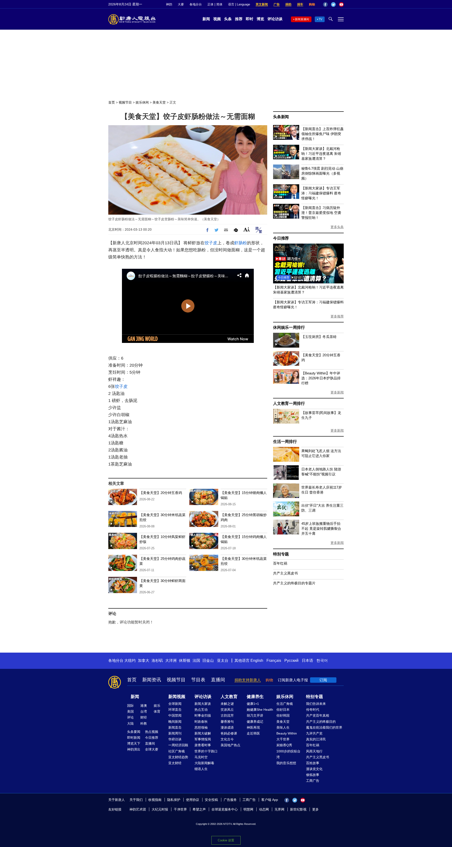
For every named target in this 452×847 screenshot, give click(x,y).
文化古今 (227, 739)
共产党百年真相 (317, 715)
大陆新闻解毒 (204, 763)
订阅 (323, 680)
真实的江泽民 (316, 739)
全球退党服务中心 (224, 809)
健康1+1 (253, 704)
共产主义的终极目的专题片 (294, 583)
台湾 (143, 711)
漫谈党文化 (314, 769)
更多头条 (337, 227)
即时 (249, 19)
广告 (277, 4)
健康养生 (255, 696)
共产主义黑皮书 (285, 573)
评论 (130, 717)
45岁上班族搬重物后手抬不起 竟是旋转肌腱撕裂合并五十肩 (321, 528)
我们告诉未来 (316, 704)
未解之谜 (227, 704)
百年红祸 (280, 563)
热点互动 (201, 709)
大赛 (181, 4)
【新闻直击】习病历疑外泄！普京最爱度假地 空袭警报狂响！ (321, 213)
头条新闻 (281, 117)
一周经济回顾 (178, 745)
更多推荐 (337, 316)
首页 (111, 102)
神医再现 (253, 727)
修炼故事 (312, 775)
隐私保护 (173, 800)
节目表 (198, 679)
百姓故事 (312, 763)
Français (273, 660)
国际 (130, 705)
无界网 (279, 809)
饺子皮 (211, 243)
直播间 (218, 679)
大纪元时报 (160, 809)
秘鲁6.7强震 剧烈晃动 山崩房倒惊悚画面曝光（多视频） (322, 173)
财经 (143, 717)
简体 (219, 4)
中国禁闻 (175, 715)
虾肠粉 (240, 243)
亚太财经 (175, 763)
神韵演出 (133, 749)
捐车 (300, 4)
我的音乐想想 (286, 763)
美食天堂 (159, 102)
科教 (143, 723)
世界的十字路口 (206, 751)
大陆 (130, 723)
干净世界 (180, 809)
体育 (157, 711)
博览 (260, 19)
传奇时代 (312, 709)
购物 (312, 4)
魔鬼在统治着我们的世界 (324, 727)
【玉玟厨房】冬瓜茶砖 (319, 337)
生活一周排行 (285, 441)
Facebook (325, 4)
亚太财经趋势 (178, 757)
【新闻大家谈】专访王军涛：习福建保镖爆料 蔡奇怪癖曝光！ (321, 193)
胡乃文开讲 (255, 715)
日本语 (307, 660)
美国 (130, 711)
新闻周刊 (175, 733)
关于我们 (136, 800)
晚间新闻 (175, 721)
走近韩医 (253, 733)
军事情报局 (202, 739)
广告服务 (230, 800)
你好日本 (283, 709)
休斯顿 (184, 660)
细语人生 (201, 769)
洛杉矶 (157, 660)
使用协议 (192, 800)
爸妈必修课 (229, 733)
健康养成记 (255, 721)
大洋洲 (171, 660)
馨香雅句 (227, 721)
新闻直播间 (302, 19)
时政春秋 (201, 721)
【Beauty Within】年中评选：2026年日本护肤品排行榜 (321, 378)
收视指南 (154, 800)
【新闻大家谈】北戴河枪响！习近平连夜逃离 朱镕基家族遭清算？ (321, 154)
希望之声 (199, 809)
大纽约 (130, 660)
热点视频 (151, 732)
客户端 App (269, 800)
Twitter (333, 4)
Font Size (246, 229)
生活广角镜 (284, 704)
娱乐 (157, 705)
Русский (291, 660)
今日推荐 (281, 238)
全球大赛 (151, 749)
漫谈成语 (227, 727)
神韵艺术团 (137, 809)
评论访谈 (274, 19)
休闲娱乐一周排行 (289, 327)
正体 (210, 4)
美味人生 (283, 727)
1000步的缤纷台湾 (288, 754)
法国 (196, 660)
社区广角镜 (176, 751)
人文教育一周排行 (289, 403)
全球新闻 (175, 704)
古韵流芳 (227, 715)
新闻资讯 (151, 679)
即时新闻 (133, 737)
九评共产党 (314, 733)
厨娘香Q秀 (284, 745)
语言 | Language (239, 4)
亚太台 (222, 660)
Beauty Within (286, 733)
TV (320, 19)
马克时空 (201, 757)
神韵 (169, 4)
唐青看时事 (202, 745)
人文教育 (229, 696)
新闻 (206, 19)
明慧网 (248, 809)
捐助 (288, 4)
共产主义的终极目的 (321, 721)
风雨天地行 (314, 751)
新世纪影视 (298, 809)
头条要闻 (133, 732)
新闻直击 (175, 727)
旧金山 (208, 660)
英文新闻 (262, 4)
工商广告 (312, 781)
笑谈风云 (227, 709)
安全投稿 (211, 800)
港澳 (143, 705)
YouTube (341, 4)
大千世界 (283, 739)
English (256, 660)
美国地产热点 (230, 745)
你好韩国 (283, 715)
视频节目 (125, 102)
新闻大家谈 (202, 704)
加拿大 (143, 660)
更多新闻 (337, 392)
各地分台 (196, 4)
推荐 (238, 19)
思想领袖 (201, 727)
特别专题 (281, 554)
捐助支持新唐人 (247, 680)
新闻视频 (176, 696)
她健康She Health (260, 709)
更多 (315, 809)
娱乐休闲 (142, 102)
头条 (228, 19)
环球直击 (175, 709)
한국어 (322, 660)
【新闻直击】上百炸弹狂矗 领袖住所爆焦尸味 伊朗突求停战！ (322, 134)
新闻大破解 (202, 733)
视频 (217, 19)
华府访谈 (175, 739)
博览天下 (133, 743)
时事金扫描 (202, 715)
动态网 (264, 809)
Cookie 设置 (226, 840)
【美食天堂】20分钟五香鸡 (160, 493)
